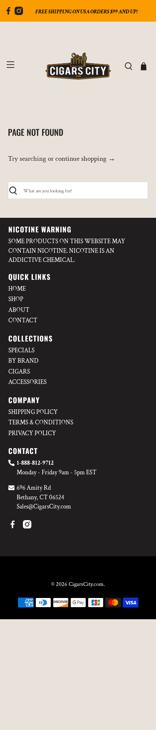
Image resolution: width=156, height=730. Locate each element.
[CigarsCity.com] (78, 66)
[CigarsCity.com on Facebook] (8, 12)
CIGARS (19, 372)
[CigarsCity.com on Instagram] (19, 12)
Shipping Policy (33, 412)
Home (17, 289)
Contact (22, 320)
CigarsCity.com (86, 584)
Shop (15, 299)
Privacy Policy (32, 433)
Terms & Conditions (40, 422)
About (19, 310)
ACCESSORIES (27, 382)
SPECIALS (21, 350)
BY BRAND (23, 361)
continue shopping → (85, 158)
